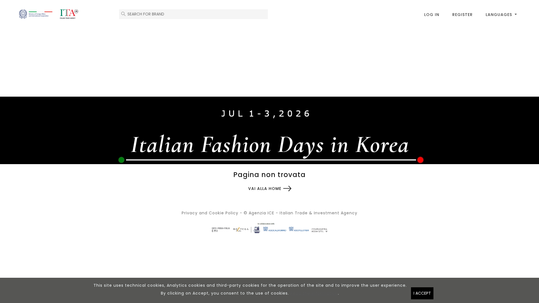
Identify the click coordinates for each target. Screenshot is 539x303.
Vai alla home (264, 188)
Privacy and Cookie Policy (210, 213)
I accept (422, 293)
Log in (431, 14)
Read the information (314, 293)
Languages (499, 14)
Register (462, 14)
